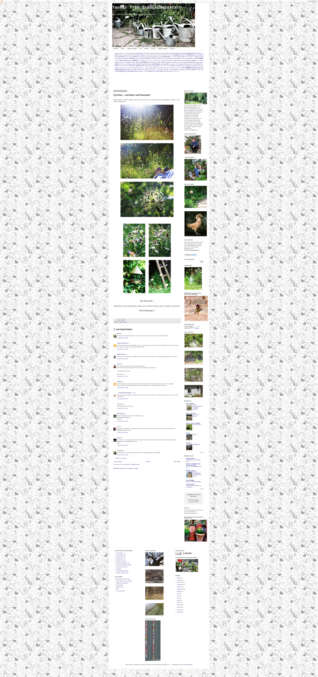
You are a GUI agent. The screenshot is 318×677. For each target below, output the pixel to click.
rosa (116, 65)
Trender (123, 48)
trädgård (188, 68)
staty (199, 65)
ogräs (168, 62)
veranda (188, 69)
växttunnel (140, 71)
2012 (178, 580)
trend (154, 68)
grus (146, 56)
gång (160, 56)
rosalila (119, 65)
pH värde (122, 64)
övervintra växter (175, 71)
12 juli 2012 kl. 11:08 (122, 454)
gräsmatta (150, 56)
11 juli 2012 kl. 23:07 (122, 421)
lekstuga (130, 60)
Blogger (190, 664)
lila (142, 60)
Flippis (119, 381)
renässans (186, 64)
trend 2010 (160, 68)
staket (196, 65)
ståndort (117, 68)
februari (179, 604)
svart (128, 68)
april (178, 600)
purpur (162, 64)
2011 (178, 610)
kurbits (193, 58)
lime (145, 60)
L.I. (118, 426)
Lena (118, 363)
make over (157, 60)
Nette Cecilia (120, 354)
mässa (128, 62)
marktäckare (168, 60)
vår (128, 71)
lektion (135, 60)
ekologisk (142, 55)
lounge (147, 60)
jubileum (159, 58)
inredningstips (125, 58)
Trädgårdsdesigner (163, 48)
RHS (117, 589)
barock (144, 53)
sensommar (132, 65)
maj (178, 598)
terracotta (140, 68)
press (150, 64)
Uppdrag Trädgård (132, 48)
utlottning (165, 69)
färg (197, 55)
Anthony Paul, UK (120, 557)
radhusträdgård (172, 64)
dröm (138, 55)
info (194, 56)
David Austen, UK (120, 559)
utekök (157, 69)
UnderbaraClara (190, 458)
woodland (149, 71)
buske (116, 55)
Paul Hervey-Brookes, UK (123, 563)
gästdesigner (166, 56)
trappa (151, 68)
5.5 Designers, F (120, 553)
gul (158, 56)
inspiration (132, 58)
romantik (198, 64)
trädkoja (134, 69)
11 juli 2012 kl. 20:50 (122, 358)
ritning (194, 64)
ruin (125, 65)
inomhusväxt (118, 58)
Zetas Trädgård (156, 71)
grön (155, 56)
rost (123, 65)
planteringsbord (132, 64)
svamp (124, 68)
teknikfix (135, 68)
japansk (144, 58)
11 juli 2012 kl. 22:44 (122, 408)
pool (147, 64)
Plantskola (139, 64)
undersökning (152, 69)
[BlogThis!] (119, 320)
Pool (140, 48)
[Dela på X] (121, 320)
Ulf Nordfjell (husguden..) (122, 570)
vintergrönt (121, 71)
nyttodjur (158, 62)
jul (161, 58)
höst (183, 56)
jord (150, 58)
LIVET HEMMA (190, 480)
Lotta (118, 437)
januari (179, 607)
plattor (144, 64)
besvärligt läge (167, 53)
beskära (161, 53)
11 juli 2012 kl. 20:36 (122, 338)
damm (132, 55)
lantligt (121, 60)
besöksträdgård (175, 53)
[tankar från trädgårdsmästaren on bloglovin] (190, 255)
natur (137, 62)
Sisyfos (188, 433)
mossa (201, 60)
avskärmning (129, 53)
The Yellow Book (120, 591)
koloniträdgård (176, 58)
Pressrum (172, 48)
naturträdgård (143, 62)
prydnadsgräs (156, 64)
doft (135, 55)
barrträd (148, 53)
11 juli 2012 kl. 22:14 (122, 398)
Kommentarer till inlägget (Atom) (131, 464)
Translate (196, 328)
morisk (198, 60)
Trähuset (118, 568)
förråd (116, 56)
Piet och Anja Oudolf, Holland (123, 564)
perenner (192, 62)
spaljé (192, 65)
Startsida (115, 48)
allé (115, 53)
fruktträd (181, 55)
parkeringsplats (185, 62)
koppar (186, 58)
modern (194, 60)
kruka (190, 58)
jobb (147, 58)
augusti (179, 591)
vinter (116, 71)
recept (177, 64)
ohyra (171, 62)
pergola (117, 64)
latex (181, 664)
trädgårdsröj (129, 69)
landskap (116, 60)
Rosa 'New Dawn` (197, 424)
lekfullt (125, 60)
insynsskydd (138, 58)
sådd (131, 68)
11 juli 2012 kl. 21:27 (122, 376)
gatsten (127, 56)
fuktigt (185, 55)
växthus (136, 71)
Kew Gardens (119, 585)
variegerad (171, 69)
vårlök (131, 71)
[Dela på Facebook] (122, 320)
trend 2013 (178, 68)
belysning (156, 53)
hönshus (179, 56)
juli (178, 593)
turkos (143, 69)
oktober (179, 586)
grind (143, 56)
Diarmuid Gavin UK (121, 561)
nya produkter (152, 62)
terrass (144, 67)
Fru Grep (119, 450)
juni (178, 595)
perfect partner (199, 62)
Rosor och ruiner (191, 413)
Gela (118, 333)
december (180, 582)
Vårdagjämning (196, 444)
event (151, 55)
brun (202, 53)
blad (181, 53)
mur (125, 62)
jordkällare (153, 58)
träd (183, 68)
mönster (133, 62)
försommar (121, 56)
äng (164, 71)
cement (121, 55)
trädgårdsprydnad (120, 69)
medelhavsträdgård (177, 60)
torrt (148, 68)
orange (175, 62)
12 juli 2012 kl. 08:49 (122, 432)
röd (127, 65)
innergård (200, 56)
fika (167, 55)
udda (146, 69)
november (180, 584)
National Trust (119, 587)
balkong (134, 53)
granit (139, 56)
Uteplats (146, 48)
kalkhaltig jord (165, 58)
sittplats (137, 65)
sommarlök (188, 65)
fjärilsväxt (170, 55)
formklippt (175, 55)
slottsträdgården (156, 65)
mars (178, 602)
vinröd (201, 69)
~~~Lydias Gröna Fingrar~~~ (125, 392)
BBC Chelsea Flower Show (123, 579)
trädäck (139, 69)
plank (126, 64)
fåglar (194, 55)
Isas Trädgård (190, 403)
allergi (118, 53)
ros (202, 64)
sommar (172, 65)
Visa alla (201, 452)
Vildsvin (195, 434)
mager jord (151, 60)
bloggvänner (191, 53)
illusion (191, 56)
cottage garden (126, 55)
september (180, 589)
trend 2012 (172, 68)
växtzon (145, 71)
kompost (182, 58)
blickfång (185, 53)
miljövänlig (188, 60)
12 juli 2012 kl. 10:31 (122, 445)
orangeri (179, 62)
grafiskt (135, 56)
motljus (116, 62)
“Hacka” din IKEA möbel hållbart (193, 481)
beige (152, 53)
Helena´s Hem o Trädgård (193, 423)
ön (171, 71)
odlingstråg (163, 62)
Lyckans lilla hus (122, 343)
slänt (161, 65)
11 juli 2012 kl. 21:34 (122, 387)
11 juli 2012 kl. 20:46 (122, 349)
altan (121, 53)
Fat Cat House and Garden (159, 55)
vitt (126, 71)
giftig (131, 56)
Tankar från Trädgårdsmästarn (147, 7)
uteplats (161, 69)
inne (196, 56)
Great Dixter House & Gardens (124, 581)
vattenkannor (182, 69)
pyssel (167, 64)
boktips (199, 53)
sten (202, 65)
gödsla (172, 56)
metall (183, 60)
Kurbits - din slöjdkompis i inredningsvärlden (193, 464)
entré (148, 55)
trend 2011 (166, 68)
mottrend (121, 62)
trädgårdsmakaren (197, 68)
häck (175, 56)
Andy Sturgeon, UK (121, 555)
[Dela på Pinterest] (124, 320)
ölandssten (167, 71)
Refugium (188, 443)
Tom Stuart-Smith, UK (122, 566)
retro (191, 64)
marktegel (162, 60)
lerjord (140, 60)
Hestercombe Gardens (122, 583)
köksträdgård (199, 58)
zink (161, 71)
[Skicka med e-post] (118, 320)
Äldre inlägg (177, 461)
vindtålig (198, 69)
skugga (146, 65)
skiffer (142, 65)
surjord (121, 68)
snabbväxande (166, 65)
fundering (189, 55)
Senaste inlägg (118, 461)
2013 (178, 578)
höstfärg (187, 56)
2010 (178, 612)
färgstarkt (200, 55)
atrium (124, 53)
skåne (150, 65)
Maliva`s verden (190, 470)
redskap (181, 64)
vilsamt (193, 69)
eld (145, 55)
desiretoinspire (190, 484)
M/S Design (120, 413)
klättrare (171, 58)
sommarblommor (179, 65)
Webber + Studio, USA (122, 572)
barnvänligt (139, 53)
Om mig (153, 48)
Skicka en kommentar (121, 458)
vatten (176, 69)
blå (196, 53)
